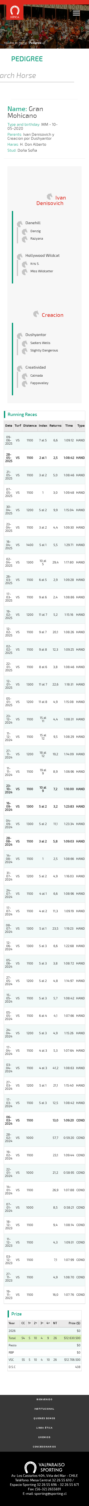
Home (23, 43)
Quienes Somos (44, 1418)
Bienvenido (45, 1399)
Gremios (44, 1437)
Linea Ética (44, 1428)
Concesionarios (44, 1446)
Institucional (44, 1409)
